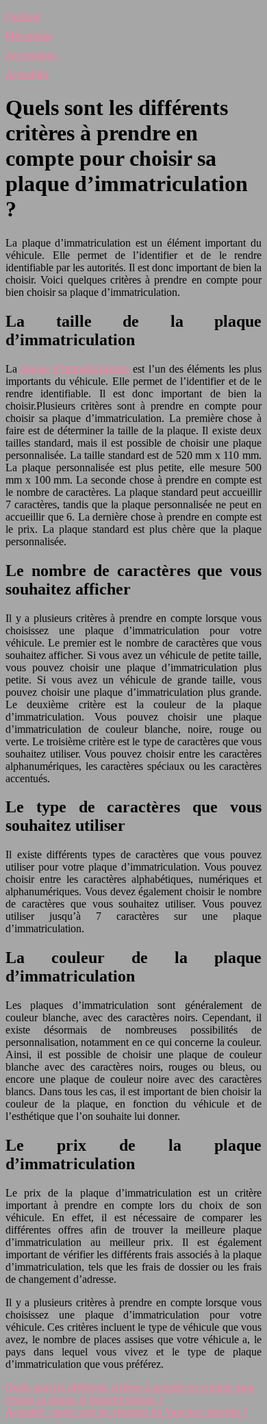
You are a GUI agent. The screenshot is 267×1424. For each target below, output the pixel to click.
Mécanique (29, 36)
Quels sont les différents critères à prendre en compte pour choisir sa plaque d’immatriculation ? (130, 1394)
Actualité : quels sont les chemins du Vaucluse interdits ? (127, 1412)
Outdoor (23, 17)
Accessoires (31, 55)
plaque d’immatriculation (75, 369)
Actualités (27, 74)
